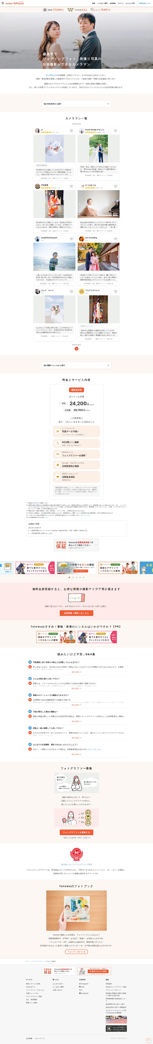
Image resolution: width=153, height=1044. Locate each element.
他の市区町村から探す (53, 104)
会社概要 (29, 1038)
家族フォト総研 (31, 1003)
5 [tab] (83, 577)
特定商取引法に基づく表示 (115, 1004)
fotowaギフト (31, 987)
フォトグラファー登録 (34, 996)
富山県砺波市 (51, 75)
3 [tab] (76, 577)
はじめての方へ (58, 984)
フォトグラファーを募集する (76, 832)
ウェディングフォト (38, 961)
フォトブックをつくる (76, 952)
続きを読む (76, 672)
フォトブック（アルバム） (35, 990)
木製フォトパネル (32, 993)
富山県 (48, 961)
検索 (93, 3)
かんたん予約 (130, 3)
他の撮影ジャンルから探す (54, 365)
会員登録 (113, 3)
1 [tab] (69, 577)
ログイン (121, 3)
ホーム (28, 961)
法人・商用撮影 (31, 999)
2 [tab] (73, 577)
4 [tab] (80, 577)
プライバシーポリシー (113, 990)
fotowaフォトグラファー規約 (116, 987)
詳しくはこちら (85, 515)
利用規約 (35, 503)
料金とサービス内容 (33, 984)
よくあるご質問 (102, 3)
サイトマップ (39, 1038)
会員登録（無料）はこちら (76, 613)
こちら (46, 517)
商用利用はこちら (145, 3)
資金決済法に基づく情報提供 (116, 1007)
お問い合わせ (57, 990)
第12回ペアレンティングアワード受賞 (76, 864)
